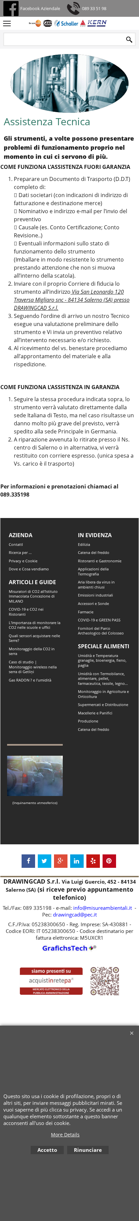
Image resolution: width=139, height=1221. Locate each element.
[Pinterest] (109, 861)
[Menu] (7, 23)
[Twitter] (44, 861)
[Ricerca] (129, 39)
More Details (65, 1134)
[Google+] (60, 861)
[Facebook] (28, 861)
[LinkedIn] (77, 861)
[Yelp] (93, 861)
